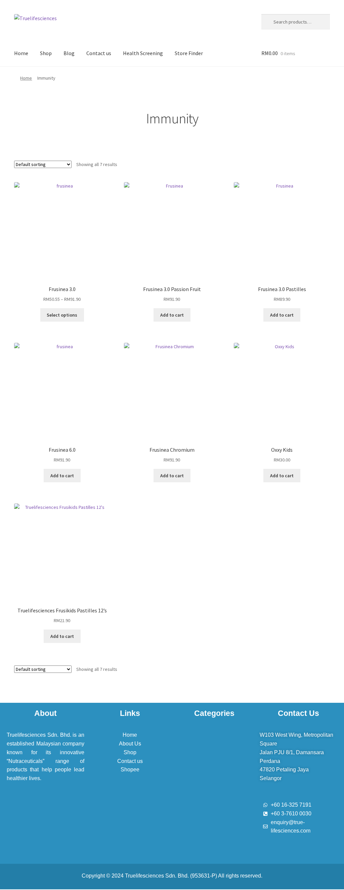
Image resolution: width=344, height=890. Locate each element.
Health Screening (143, 53)
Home (21, 53)
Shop (46, 53)
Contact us (98, 53)
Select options (62, 315)
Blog (69, 53)
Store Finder (189, 53)
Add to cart (172, 315)
